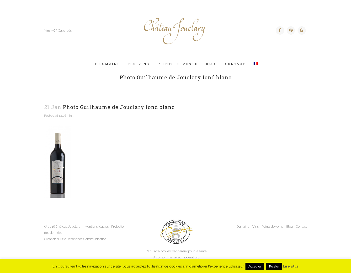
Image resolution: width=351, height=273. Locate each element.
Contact (301, 226)
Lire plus (290, 266)
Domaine (242, 226)
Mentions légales (97, 226)
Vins (255, 226)
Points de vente (272, 226)
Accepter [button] (254, 266)
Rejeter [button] (274, 266)
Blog (289, 226)
